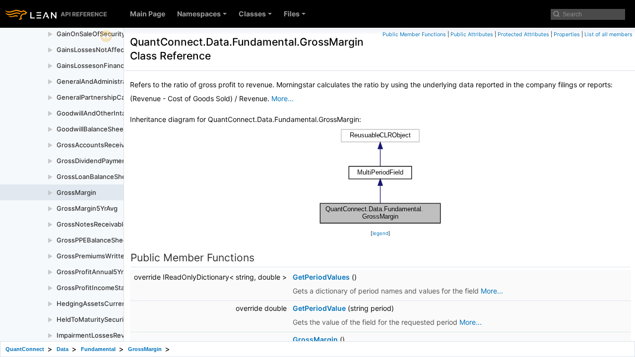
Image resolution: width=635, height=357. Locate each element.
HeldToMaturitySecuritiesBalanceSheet (117, 319)
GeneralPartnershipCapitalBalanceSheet (119, 97)
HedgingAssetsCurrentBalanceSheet (114, 303)
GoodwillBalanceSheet (91, 129)
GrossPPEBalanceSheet (93, 240)
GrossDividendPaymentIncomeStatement (120, 161)
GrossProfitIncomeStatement (102, 288)
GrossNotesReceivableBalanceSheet (113, 224)
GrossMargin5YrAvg (87, 208)
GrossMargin (76, 192)
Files (292, 13)
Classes (252, 13)
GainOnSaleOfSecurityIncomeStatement (118, 34)
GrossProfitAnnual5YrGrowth (102, 272)
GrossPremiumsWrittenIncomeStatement (120, 256)
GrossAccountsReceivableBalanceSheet (118, 145)
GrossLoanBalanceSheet (94, 176)
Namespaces (199, 13)
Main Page (147, 13)
